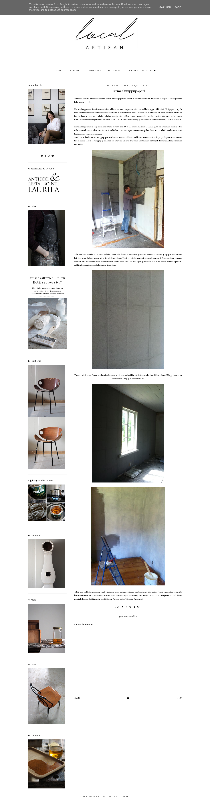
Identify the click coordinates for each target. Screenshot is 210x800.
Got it (178, 7)
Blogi (59, 70)
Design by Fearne (118, 796)
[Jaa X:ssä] (122, 607)
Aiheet (132, 70)
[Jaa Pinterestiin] (130, 607)
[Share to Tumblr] (134, 607)
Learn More (165, 7)
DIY (133, 86)
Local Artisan (97, 796)
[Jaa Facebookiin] (126, 607)
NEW (77, 697)
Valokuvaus (75, 70)
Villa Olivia (143, 86)
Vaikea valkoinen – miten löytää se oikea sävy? (47, 280)
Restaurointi (94, 70)
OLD (179, 697)
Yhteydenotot (115, 70)
